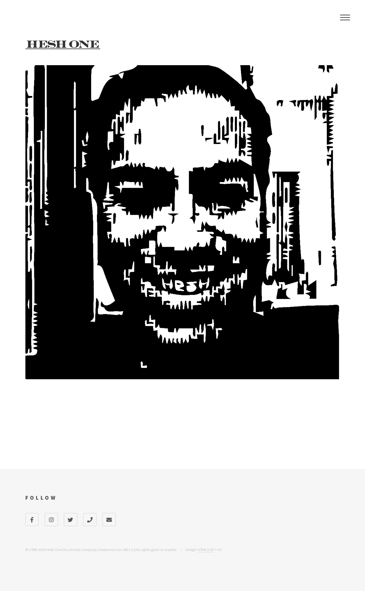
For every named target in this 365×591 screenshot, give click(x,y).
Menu (345, 17)
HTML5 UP (206, 549)
